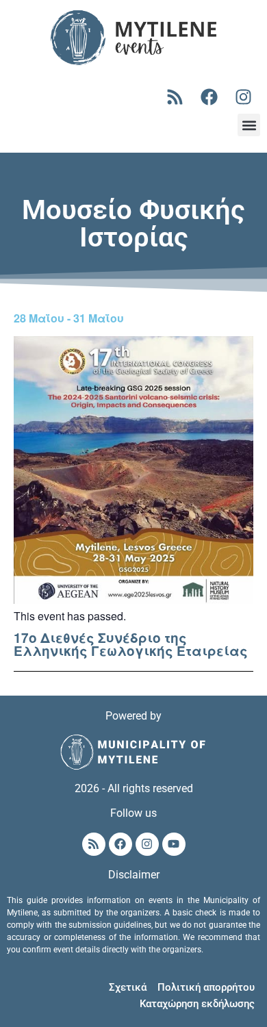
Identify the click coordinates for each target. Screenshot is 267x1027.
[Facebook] (209, 96)
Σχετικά (128, 987)
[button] (249, 125)
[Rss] (174, 96)
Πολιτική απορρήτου (206, 987)
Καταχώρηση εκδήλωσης (197, 1004)
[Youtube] (174, 844)
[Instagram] (243, 96)
